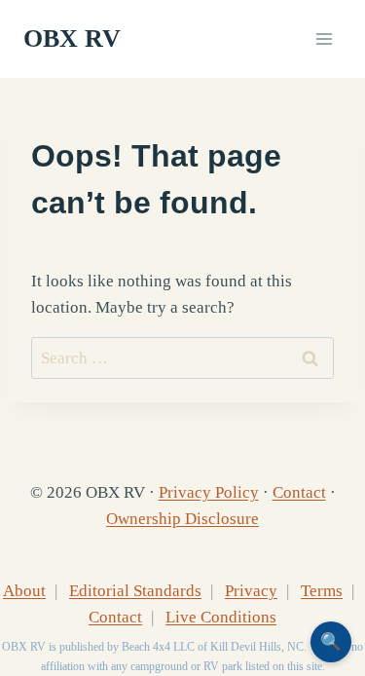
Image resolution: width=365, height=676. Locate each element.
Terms (322, 591)
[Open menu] (324, 38)
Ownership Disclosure (182, 518)
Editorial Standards (135, 591)
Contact (299, 492)
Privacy (251, 591)
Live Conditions (220, 617)
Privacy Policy (209, 492)
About (24, 591)
